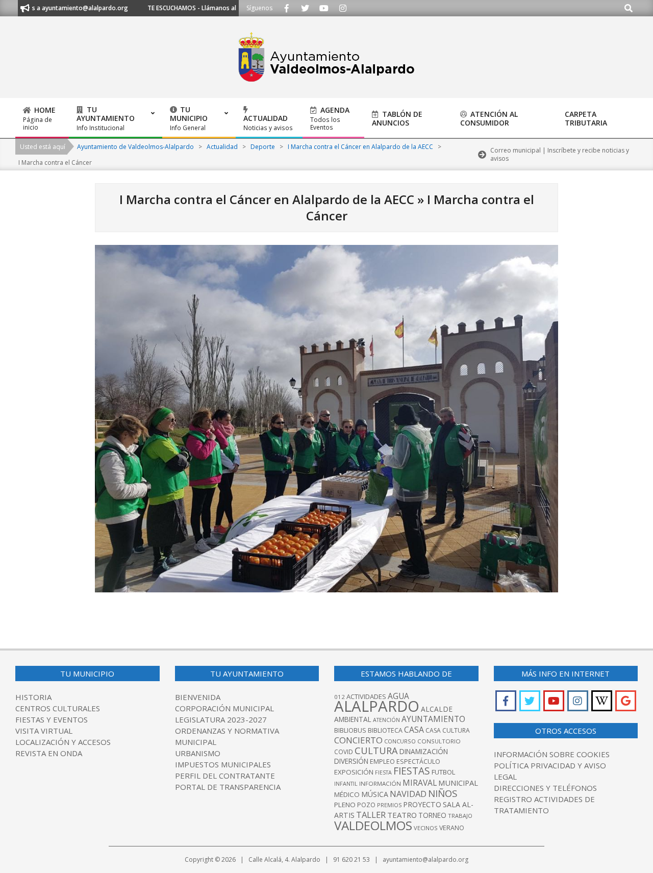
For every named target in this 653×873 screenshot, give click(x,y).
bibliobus (350, 730)
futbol (443, 772)
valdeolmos (373, 825)
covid (343, 751)
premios (389, 805)
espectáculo (418, 761)
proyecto (422, 804)
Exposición (353, 772)
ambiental (352, 719)
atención (386, 720)
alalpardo (376, 706)
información (380, 783)
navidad (408, 794)
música (374, 794)
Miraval (420, 782)
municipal (458, 783)
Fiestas (411, 771)
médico (347, 794)
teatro (402, 815)
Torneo (432, 815)
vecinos (426, 828)
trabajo (460, 815)
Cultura (376, 750)
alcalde (437, 709)
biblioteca (385, 730)
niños (442, 793)
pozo (366, 805)
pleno (345, 804)
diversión (351, 761)
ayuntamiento (433, 719)
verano (451, 828)
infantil (346, 783)
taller (371, 814)
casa (414, 729)
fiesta (383, 772)
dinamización (423, 751)
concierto (358, 740)
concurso (400, 741)
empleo (382, 761)
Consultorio (439, 741)
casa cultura (447, 730)
